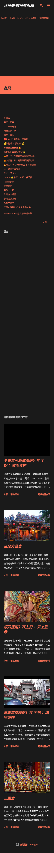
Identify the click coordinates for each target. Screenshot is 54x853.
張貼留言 (14, 494)
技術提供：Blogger (28, 844)
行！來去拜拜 (10, 126)
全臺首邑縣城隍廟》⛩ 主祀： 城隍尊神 (24, 463)
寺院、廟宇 (9, 122)
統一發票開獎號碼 (12, 169)
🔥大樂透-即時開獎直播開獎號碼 (19, 160)
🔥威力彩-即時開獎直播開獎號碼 (19, 156)
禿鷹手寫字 (9, 203)
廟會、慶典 (9, 135)
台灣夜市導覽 (10, 194)
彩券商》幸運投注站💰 (14, 152)
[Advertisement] (27, 49)
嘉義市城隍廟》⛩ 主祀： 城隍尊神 (26, 715)
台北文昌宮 (13, 546)
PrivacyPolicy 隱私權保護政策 (18, 213)
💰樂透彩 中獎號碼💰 (14, 143)
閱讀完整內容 (44, 494)
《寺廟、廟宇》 (16, 18)
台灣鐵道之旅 (10, 198)
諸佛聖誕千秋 (10, 130)
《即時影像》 (30, 18)
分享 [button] (45, 222)
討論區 (7, 118)
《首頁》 (4, 18)
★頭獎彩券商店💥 (12, 147)
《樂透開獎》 (44, 18)
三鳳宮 (9, 798)
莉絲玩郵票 (9, 181)
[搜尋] (41, 5)
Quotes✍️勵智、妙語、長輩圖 (18, 177)
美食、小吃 (9, 190)
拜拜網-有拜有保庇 (19, 5)
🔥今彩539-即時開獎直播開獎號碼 (20, 164)
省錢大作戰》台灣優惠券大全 (17, 207)
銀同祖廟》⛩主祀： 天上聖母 (26, 629)
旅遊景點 (8, 186)
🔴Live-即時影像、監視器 (16, 139)
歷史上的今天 (10, 173)
